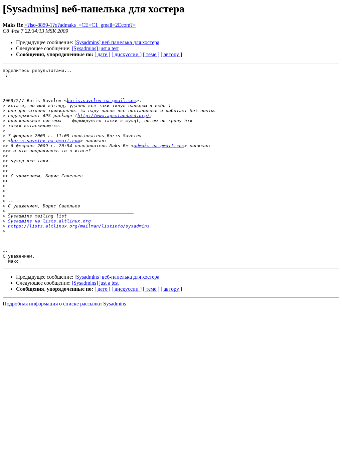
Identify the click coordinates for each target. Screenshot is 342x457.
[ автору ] (171, 54)
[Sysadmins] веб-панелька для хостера (116, 42)
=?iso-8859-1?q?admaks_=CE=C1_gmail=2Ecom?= (80, 25)
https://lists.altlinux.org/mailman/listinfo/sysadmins (79, 226)
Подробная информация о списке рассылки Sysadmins (64, 303)
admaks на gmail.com (159, 145)
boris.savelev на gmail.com (101, 100)
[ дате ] (102, 54)
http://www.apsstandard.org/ (113, 115)
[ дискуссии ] (127, 54)
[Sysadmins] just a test (95, 48)
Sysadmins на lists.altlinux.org (49, 220)
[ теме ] (151, 54)
